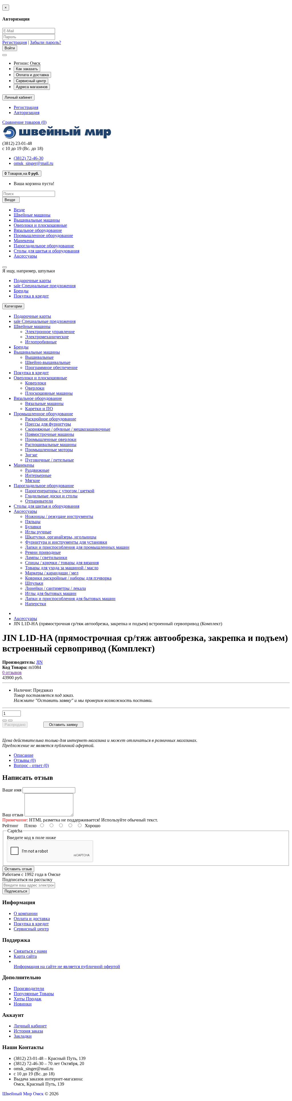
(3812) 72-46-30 (28, 158)
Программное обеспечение (51, 367)
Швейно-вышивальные (47, 362)
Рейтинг (10, 825)
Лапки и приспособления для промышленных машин (77, 547)
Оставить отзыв (18, 869)
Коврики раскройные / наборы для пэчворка (68, 578)
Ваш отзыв (12, 814)
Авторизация (26, 112)
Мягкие (32, 480)
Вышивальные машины (37, 220)
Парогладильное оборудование (44, 245)
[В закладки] (4, 720)
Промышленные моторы (49, 449)
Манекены (24, 240)
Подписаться (16, 891)
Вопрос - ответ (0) (31, 765)
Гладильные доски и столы (51, 495)
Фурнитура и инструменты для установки (66, 542)
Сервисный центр (31, 81)
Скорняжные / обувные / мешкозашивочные (67, 429)
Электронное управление (50, 331)
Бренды (21, 290)
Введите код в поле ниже (31, 837)
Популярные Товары (34, 993)
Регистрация (14, 42)
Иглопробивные (41, 341)
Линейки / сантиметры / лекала (55, 588)
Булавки (33, 526)
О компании (26, 913)
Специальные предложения (45, 285)
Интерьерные (38, 475)
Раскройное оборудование (50, 418)
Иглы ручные (38, 531)
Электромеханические (47, 336)
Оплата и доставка (32, 75)
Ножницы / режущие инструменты (59, 516)
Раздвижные (37, 470)
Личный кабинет (30, 1025)
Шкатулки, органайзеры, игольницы (60, 537)
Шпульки (34, 583)
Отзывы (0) (25, 760)
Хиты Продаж (27, 998)
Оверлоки (34, 388)
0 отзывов (12, 672)
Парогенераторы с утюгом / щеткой (59, 490)
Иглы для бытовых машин (50, 593)
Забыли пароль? (45, 42)
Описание (23, 755)
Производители (29, 988)
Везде (19, 209)
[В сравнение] (10, 720)
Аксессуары (25, 256)
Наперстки (35, 603)
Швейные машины (32, 214)
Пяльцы (32, 521)
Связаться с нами (30, 951)
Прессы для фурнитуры (48, 424)
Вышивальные (39, 357)
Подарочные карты (32, 280)
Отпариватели (39, 501)
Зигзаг (31, 454)
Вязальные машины (44, 403)
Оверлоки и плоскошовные (40, 225)
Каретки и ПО (39, 408)
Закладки (23, 1036)
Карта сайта (25, 956)
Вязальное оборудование (38, 230)
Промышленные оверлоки (50, 439)
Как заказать (27, 69)
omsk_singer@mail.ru (33, 163)
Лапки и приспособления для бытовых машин (70, 598)
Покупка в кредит (31, 296)
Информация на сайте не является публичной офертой (67, 966)
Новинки (23, 1003)
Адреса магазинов (32, 87)
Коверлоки (35, 383)
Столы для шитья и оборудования (46, 250)
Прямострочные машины (49, 434)
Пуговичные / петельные (49, 460)
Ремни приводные (43, 552)
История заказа (28, 1031)
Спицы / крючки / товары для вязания (62, 562)
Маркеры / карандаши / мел (51, 572)
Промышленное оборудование (43, 235)
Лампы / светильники (46, 557)
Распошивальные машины (50, 444)
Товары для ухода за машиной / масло (61, 567)
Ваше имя (11, 790)
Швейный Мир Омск (23, 1093)
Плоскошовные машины (49, 393)
